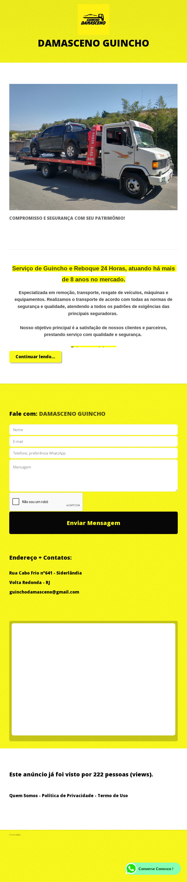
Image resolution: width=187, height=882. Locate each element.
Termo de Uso (113, 795)
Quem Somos (23, 795)
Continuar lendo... (35, 356)
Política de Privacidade (68, 795)
